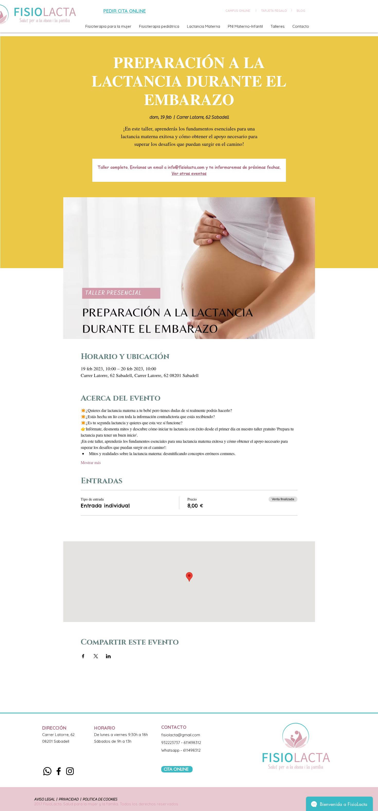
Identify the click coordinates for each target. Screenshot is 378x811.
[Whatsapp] (47, 771)
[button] (108, 26)
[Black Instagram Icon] (70, 771)
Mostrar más (91, 462)
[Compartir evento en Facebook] (83, 656)
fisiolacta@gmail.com (180, 734)
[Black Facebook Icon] (58, 771)
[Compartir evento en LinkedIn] (108, 656)
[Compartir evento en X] (95, 656)
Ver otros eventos (189, 173)
